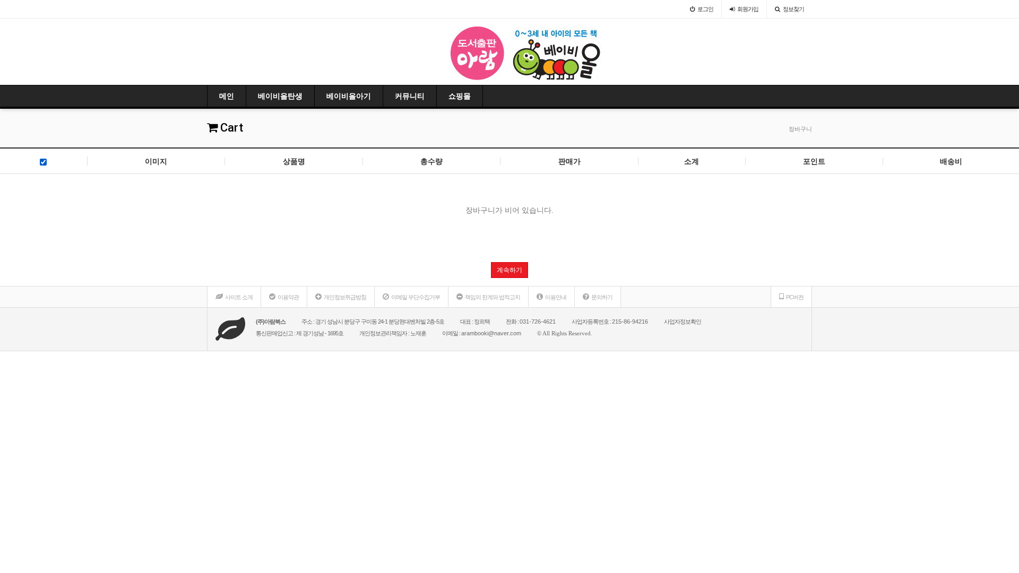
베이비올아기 (348, 96)
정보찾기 (793, 9)
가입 (747, 9)
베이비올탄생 (280, 96)
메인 (226, 96)
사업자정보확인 (682, 321)
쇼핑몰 (459, 96)
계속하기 (509, 270)
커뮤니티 (410, 96)
